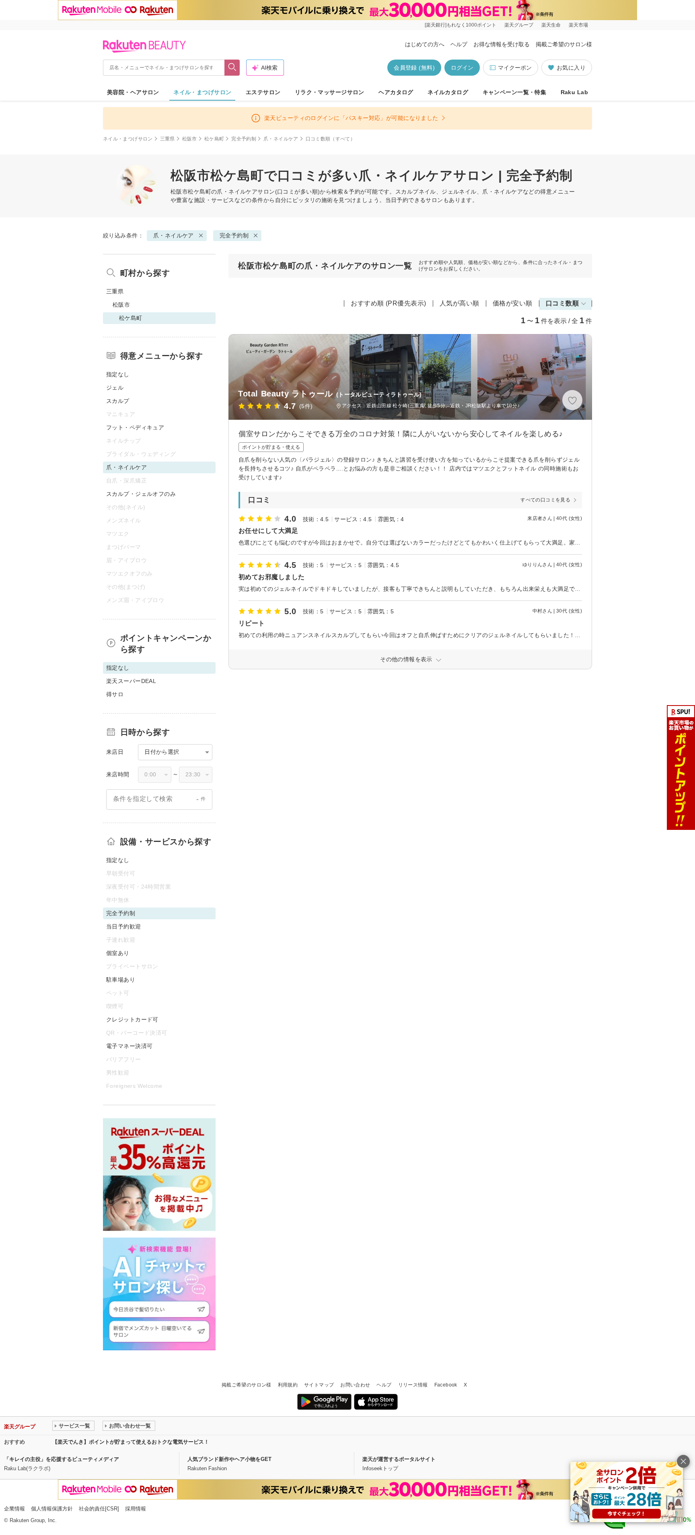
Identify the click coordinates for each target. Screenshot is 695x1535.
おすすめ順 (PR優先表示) (388, 303)
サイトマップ (319, 1385)
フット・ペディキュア (135, 427)
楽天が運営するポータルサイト (399, 1459)
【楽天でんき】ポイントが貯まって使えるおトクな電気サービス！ (130, 1442)
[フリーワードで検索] (232, 68)
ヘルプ (458, 44)
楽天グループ (518, 25)
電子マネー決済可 (129, 1046)
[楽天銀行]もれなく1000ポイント (460, 25)
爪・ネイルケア (280, 139)
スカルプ (118, 401)
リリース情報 (413, 1385)
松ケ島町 (214, 139)
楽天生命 (551, 25)
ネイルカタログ (448, 92)
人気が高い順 (459, 303)
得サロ (114, 694)
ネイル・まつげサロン (202, 92)
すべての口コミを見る (545, 499)
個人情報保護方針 (52, 1509)
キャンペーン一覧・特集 (515, 92)
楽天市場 (578, 25)
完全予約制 (243, 139)
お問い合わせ (355, 1385)
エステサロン (263, 92)
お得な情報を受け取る (501, 44)
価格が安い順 (513, 303)
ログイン (462, 67)
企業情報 (14, 1509)
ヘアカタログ (395, 92)
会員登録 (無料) (414, 67)
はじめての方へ (424, 44)
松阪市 (189, 139)
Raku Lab (574, 92)
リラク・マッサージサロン (329, 92)
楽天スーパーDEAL (131, 681)
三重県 (167, 139)
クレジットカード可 (132, 1019)
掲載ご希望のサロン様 (564, 44)
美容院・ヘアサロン (133, 92)
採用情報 (135, 1509)
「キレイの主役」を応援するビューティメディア (61, 1459)
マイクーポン (515, 67)
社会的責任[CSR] (99, 1509)
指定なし (118, 374)
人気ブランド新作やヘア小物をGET (229, 1459)
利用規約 (288, 1385)
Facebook (445, 1385)
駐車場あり (120, 979)
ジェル (114, 387)
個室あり (118, 953)
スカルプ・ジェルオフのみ (141, 494)
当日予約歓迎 (123, 926)
